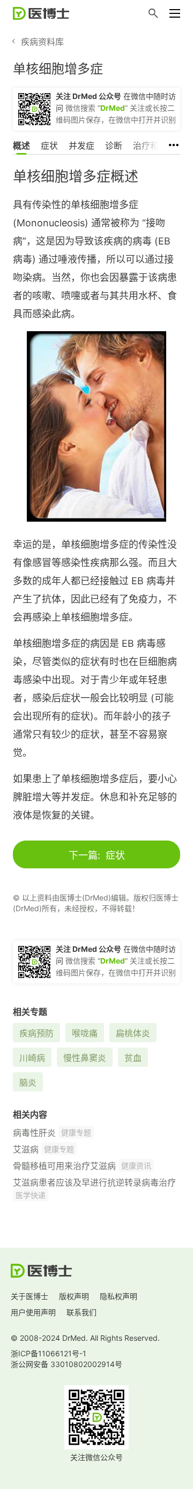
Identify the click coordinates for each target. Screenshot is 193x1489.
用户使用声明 (33, 1312)
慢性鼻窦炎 (84, 1057)
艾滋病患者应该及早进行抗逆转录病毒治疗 (94, 1182)
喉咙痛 (85, 1033)
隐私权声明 (118, 1296)
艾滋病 (26, 1149)
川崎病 (32, 1057)
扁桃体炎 (133, 1033)
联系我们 (81, 1312)
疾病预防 (36, 1033)
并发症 (81, 145)
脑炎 (27, 1082)
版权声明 (74, 1296)
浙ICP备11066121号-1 (48, 1353)
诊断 (113, 145)
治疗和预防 (154, 145)
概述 (21, 145)
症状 (49, 145)
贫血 (133, 1057)
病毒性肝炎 (34, 1132)
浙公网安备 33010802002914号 (66, 1364)
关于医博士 (29, 1296)
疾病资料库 (42, 41)
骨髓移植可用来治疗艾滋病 (64, 1165)
